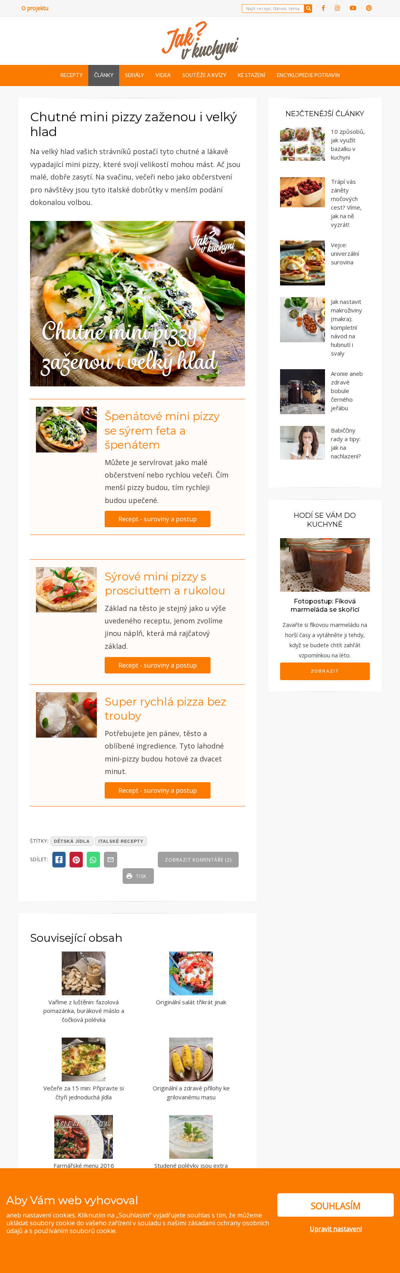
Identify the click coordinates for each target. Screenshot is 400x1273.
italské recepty (120, 841)
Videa (163, 75)
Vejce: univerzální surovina (345, 253)
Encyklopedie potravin (308, 75)
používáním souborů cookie (75, 1230)
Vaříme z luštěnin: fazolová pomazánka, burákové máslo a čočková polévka (83, 1010)
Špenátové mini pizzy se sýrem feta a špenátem (162, 430)
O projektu (34, 8)
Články (103, 75)
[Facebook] (323, 8)
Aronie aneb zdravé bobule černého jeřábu (347, 391)
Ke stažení (251, 75)
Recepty (71, 75)
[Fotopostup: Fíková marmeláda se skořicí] (325, 564)
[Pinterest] (369, 8)
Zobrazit (325, 671)
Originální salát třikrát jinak (191, 1002)
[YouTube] (353, 8)
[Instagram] (337, 8)
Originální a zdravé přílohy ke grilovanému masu (191, 1092)
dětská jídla (72, 841)
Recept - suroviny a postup (157, 519)
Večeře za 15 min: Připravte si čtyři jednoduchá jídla (83, 1092)
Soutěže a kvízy (204, 75)
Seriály (134, 75)
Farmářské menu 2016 (84, 1165)
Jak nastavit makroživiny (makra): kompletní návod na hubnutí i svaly (346, 327)
